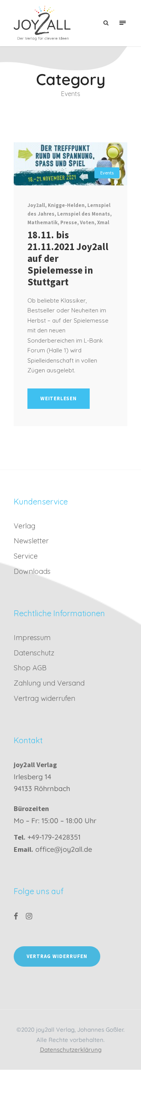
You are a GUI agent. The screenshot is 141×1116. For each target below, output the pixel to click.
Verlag (24, 525)
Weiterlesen (58, 398)
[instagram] (29, 916)
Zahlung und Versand (49, 683)
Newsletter (31, 540)
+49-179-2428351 (54, 837)
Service (26, 556)
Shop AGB (30, 667)
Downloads (32, 571)
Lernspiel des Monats (83, 213)
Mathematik (42, 222)
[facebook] (16, 916)
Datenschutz (34, 652)
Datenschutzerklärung (70, 1049)
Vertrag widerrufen (44, 698)
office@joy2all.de (63, 849)
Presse (68, 222)
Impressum (32, 637)
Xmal (103, 222)
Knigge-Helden (66, 205)
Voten (87, 222)
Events (107, 173)
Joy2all (36, 205)
